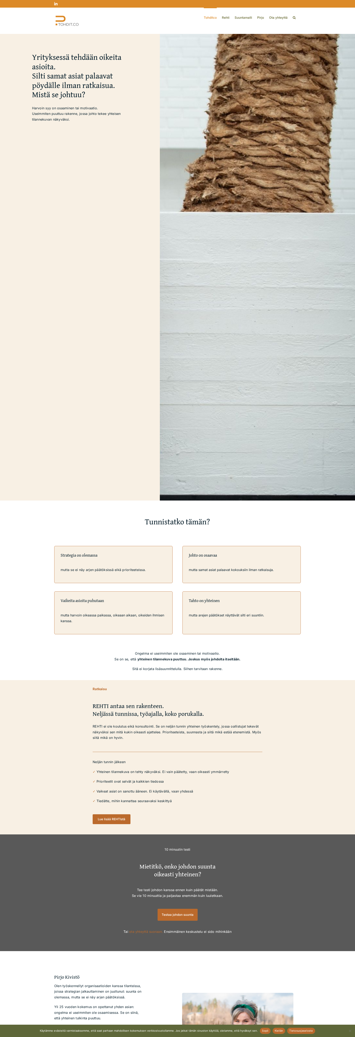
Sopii (265, 1030)
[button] (294, 17)
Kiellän (279, 1030)
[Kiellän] (350, 1031)
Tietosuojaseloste (301, 1030)
